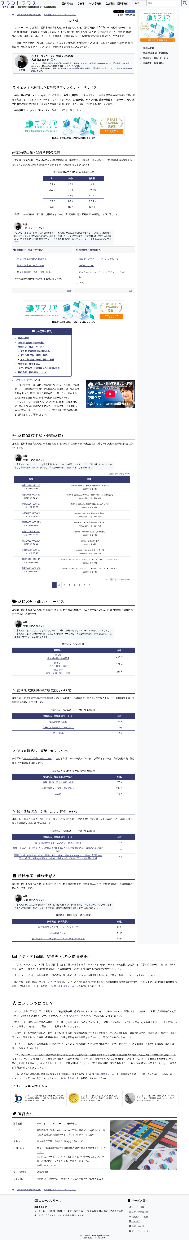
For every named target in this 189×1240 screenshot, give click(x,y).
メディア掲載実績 (139, 1212)
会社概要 (135, 1221)
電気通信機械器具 (58, 721)
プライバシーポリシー (141, 1231)
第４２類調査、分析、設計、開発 (58, 672)
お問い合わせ (67, 1078)
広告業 (58, 793)
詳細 (69, 290)
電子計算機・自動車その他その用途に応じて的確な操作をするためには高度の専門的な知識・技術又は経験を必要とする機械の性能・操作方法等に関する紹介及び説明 (58, 857)
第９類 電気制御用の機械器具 (29, 15)
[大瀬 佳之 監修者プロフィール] (52, 59)
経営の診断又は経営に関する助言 (58, 788)
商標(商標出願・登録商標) (31, 342)
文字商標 (96, 3)
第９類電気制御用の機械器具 (58, 657)
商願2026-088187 (31, 503)
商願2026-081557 (31, 531)
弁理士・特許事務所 (118, 3)
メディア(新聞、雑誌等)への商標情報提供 (39, 368)
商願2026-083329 (31, 522)
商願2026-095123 (31, 485)
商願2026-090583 (31, 494)
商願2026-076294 (31, 540)
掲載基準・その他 (139, 1217)
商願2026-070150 (31, 550)
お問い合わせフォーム (63, 986)
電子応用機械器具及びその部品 (58, 727)
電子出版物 (58, 733)
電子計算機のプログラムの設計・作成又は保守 (58, 843)
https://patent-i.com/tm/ (77, 1015)
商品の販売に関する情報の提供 (58, 782)
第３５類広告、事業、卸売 (58, 664)
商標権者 (68, 3)
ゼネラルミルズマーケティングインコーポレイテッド (58, 938)
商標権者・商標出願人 (89, 249)
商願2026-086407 (31, 513)
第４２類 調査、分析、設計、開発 (34, 272)
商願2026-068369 (31, 568)
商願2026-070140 (31, 559)
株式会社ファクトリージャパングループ (60, 15)
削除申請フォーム (105, 1074)
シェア (131, 11)
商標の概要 (23, 338)
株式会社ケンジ (86, 265)
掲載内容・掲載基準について (32, 372)
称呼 (81, 3)
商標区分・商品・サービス (29, 249)
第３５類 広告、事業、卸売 (30, 265)
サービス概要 (137, 1207)
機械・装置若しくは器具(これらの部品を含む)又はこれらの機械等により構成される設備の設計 (58, 849)
